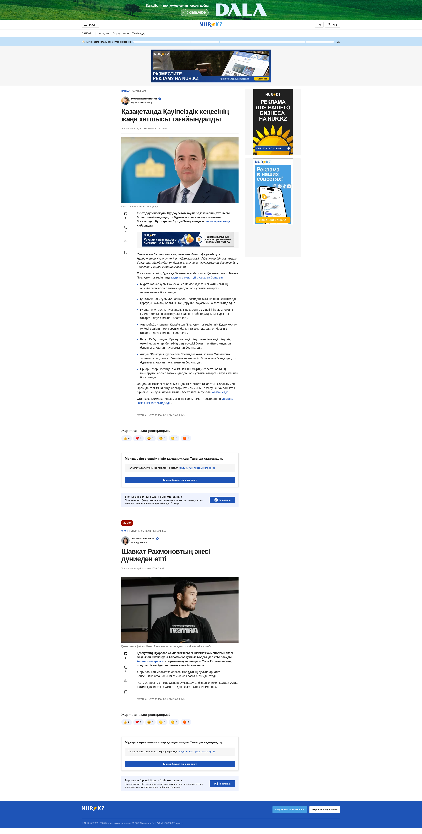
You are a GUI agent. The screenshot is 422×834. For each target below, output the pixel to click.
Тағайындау (138, 33)
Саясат (86, 33)
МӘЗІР (92, 24)
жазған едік (220, 392)
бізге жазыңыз (175, 415)
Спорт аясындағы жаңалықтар (149, 531)
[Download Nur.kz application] (211, 10)
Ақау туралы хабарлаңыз (289, 809)
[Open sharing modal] (125, 241)
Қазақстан (104, 33)
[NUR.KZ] (211, 24)
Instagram (224, 500)
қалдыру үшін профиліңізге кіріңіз (197, 467)
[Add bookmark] (126, 252)
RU (319, 24)
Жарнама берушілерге (325, 809)
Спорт (124, 531)
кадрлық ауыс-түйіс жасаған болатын (197, 277)
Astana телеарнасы (150, 661)
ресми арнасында (217, 221)
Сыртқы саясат (121, 33)
